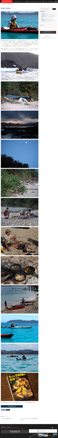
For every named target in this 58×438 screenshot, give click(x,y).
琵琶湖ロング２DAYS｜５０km (47, 19)
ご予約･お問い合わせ (12, 406)
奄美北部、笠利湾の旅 (6, 8)
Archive (42, 25)
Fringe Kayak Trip (48, 31)
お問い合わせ (44, 1)
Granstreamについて (18, 1)
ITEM (40, 1)
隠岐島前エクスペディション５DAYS (48, 15)
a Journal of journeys (34, 1)
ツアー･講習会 (26, 1)
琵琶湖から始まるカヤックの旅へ (7, 2)
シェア (3, 409)
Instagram (51, 1)
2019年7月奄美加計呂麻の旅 (6, 418)
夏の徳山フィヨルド (45, 13)
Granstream (7, 1)
